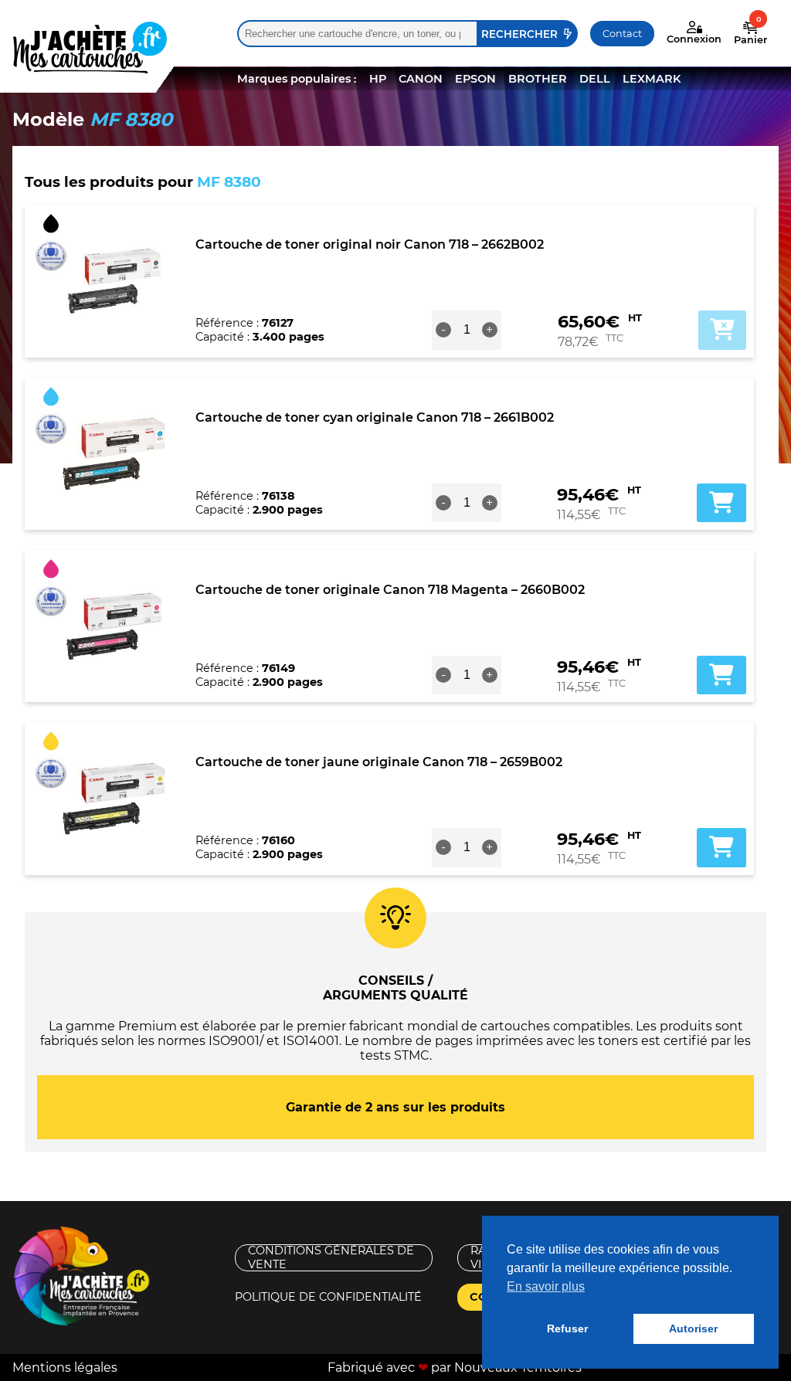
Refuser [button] (567, 1328)
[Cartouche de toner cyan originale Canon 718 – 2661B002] (113, 453)
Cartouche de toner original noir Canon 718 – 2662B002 (369, 244)
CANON (421, 79)
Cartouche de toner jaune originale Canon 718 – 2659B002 (378, 762)
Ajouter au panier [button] (721, 503)
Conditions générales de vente (331, 1257)
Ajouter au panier (722, 329)
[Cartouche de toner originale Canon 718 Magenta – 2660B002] (113, 626)
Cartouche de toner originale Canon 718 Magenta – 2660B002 (390, 589)
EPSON (475, 79)
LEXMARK (652, 79)
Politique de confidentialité (328, 1297)
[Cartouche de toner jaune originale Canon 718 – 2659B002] (113, 798)
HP (377, 79)
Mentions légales (64, 1367)
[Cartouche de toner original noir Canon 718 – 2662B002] (113, 281)
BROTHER (537, 79)
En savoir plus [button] (546, 1286)
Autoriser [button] (693, 1328)
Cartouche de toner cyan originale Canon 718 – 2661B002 (374, 417)
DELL (594, 79)
